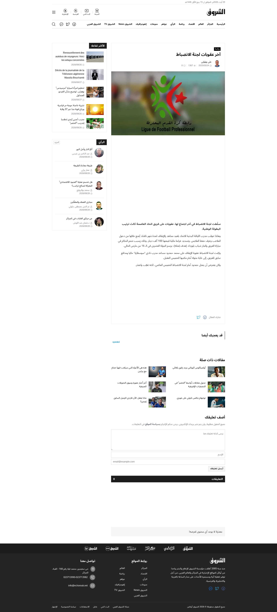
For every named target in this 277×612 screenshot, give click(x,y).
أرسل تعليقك (216, 468)
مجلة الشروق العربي (121, 607)
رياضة (182, 24)
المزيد (56, 142)
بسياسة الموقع (152, 424)
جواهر (164, 24)
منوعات (154, 24)
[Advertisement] (168, 158)
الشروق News (125, 24)
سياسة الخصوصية (68, 607)
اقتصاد (191, 24)
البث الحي (105, 607)
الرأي (172, 24)
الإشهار (54, 607)
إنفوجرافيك (141, 24)
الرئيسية (221, 24)
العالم (201, 24)
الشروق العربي (94, 24)
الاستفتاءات (84, 607)
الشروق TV (109, 24)
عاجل (95, 607)
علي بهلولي (206, 61)
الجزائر (210, 24)
